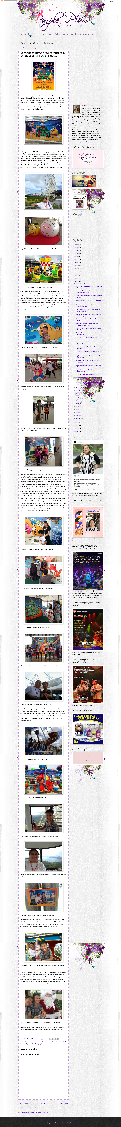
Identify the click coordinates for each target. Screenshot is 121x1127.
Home (23, 42)
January (78, 418)
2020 (76, 263)
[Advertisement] (84, 58)
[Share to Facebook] (56, 1039)
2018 (76, 269)
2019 (76, 266)
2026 (76, 244)
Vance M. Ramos (89, 105)
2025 (76, 247)
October (79, 391)
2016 (76, 275)
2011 (76, 428)
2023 (76, 253)
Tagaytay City (30, 1044)
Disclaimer (34, 42)
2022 (76, 256)
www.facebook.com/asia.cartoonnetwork (32, 1032)
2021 (76, 259)
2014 (76, 281)
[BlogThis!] (52, 1039)
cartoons (38, 1042)
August (78, 397)
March (78, 412)
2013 (76, 422)
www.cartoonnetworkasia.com (56, 1032)
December (79, 284)
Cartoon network (30, 1042)
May (77, 406)
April (78, 409)
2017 (76, 272)
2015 (76, 278)
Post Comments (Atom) (34, 1108)
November (79, 388)
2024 (76, 250)
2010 (76, 431)
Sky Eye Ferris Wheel (48, 1042)
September (80, 394)
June (77, 403)
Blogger (72, 1123)
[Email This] (50, 1039)
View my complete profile (80, 142)
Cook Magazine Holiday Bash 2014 (86, 374)
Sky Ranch (59, 1042)
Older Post (64, 1104)
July (77, 400)
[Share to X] (54, 1039)
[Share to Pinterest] (58, 1039)
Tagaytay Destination (41, 1044)
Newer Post (23, 1104)
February (79, 415)
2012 (76, 425)
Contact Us (48, 42)
